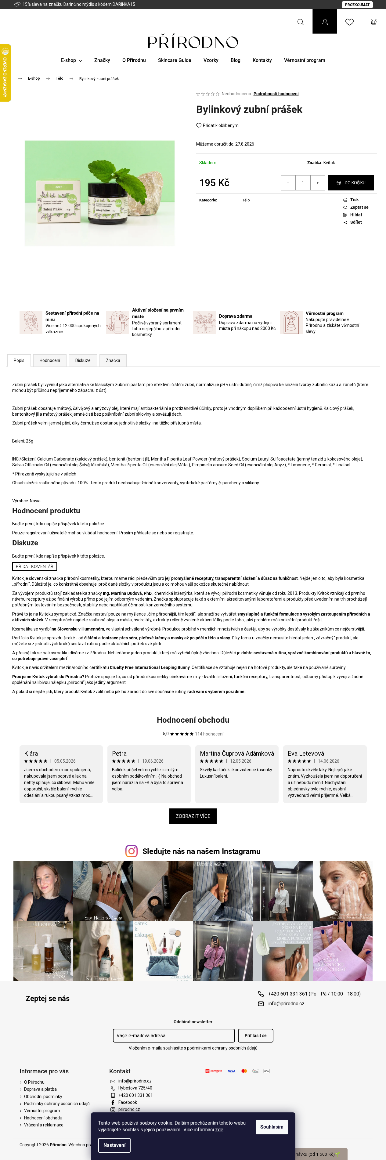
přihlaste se (145, 532)
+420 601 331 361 (135, 1095)
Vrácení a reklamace (43, 1124)
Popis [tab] (19, 360)
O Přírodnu (34, 1082)
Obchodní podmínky (43, 1096)
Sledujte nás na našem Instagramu (201, 851)
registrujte (183, 532)
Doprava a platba (40, 1089)
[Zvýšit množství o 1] (317, 182)
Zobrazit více (193, 816)
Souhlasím (271, 1127)
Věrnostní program (42, 1110)
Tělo (246, 200)
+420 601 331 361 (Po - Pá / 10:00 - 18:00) (314, 994)
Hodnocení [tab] (50, 360)
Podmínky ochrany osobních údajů (57, 1103)
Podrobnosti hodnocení (276, 93)
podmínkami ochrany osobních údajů (222, 1048)
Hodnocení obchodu (193, 720)
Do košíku (355, 182)
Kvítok (329, 162)
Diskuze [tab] (83, 360)
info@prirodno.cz (286, 1003)
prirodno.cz (129, 1109)
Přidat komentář (34, 566)
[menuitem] (71, 60)
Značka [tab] (113, 360)
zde (219, 1130)
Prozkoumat (357, 5)
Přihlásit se (256, 1035)
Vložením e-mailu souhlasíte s (193, 1048)
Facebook (127, 1102)
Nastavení (114, 1145)
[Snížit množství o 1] (288, 182)
